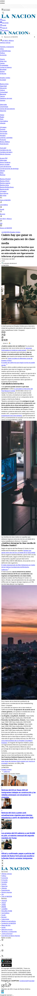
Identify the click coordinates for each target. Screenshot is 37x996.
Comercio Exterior (6, 67)
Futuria (2, 59)
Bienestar (3, 94)
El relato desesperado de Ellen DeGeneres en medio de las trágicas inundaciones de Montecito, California (18, 567)
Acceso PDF (3, 158)
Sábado (2, 171)
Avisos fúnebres (5, 162)
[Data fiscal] (2, 993)
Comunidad (4, 92)
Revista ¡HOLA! (4, 181)
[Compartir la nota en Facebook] (2, 340)
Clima (2, 49)
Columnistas (4, 107)
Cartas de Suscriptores (7, 109)
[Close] (2, 861)
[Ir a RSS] (2, 956)
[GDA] (6, 987)
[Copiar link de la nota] (2, 337)
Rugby (2, 117)
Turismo (2, 129)
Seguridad (3, 86)
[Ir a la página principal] (18, 18)
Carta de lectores (5, 166)
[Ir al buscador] (3, 12)
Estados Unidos (5, 78)
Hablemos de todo (6, 98)
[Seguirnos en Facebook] (2, 940)
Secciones (5, 23)
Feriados (3, 135)
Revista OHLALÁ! (5, 179)
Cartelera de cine (5, 150)
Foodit (4, 25)
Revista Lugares (5, 183)
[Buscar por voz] (34, 37)
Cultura (2, 90)
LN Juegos (3, 127)
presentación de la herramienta (11, 416)
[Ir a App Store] (6, 966)
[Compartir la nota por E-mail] (7, 340)
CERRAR (2, 1)
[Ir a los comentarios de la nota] (4, 332)
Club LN (4, 28)
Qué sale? (3, 148)
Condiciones (24, 981)
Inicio (4, 20)
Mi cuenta (5, 30)
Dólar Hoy (3, 61)
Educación (3, 88)
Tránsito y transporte (7, 47)
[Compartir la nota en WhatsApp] (4, 335)
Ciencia (2, 96)
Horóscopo (3, 133)
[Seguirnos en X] (2, 946)
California (6, 772)
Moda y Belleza (5, 142)
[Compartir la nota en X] (4, 340)
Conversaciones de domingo (9, 169)
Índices (2, 71)
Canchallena (4, 121)
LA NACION (5, 232)
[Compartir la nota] (2, 335)
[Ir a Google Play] (6, 962)
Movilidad (3, 69)
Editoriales (3, 105)
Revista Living (4, 185)
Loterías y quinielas (6, 138)
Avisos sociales (5, 164)
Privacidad (31, 981)
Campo (2, 63)
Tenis (1, 119)
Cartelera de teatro (6, 152)
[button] (18, 130)
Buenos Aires (4, 84)
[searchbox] (17, 37)
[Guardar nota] (2, 332)
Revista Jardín (4, 189)
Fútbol (2, 115)
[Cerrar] (29, 33)
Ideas (2, 173)
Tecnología (3, 131)
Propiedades (4, 65)
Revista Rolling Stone (7, 187)
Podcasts (3, 140)
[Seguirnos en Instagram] (2, 951)
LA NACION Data (5, 51)
